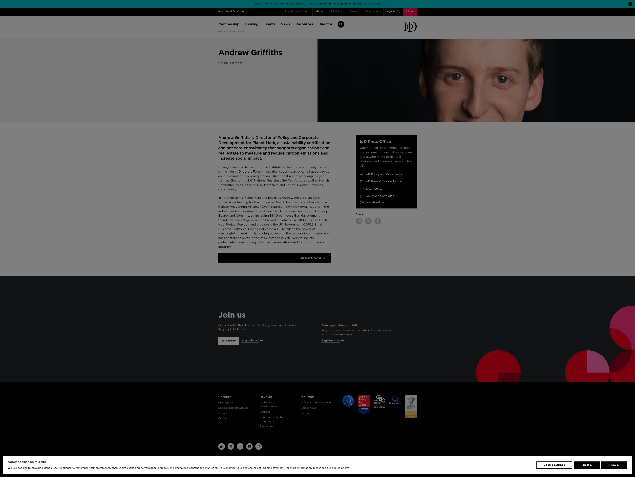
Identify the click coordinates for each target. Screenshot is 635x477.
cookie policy (340, 468)
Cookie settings (554, 465)
